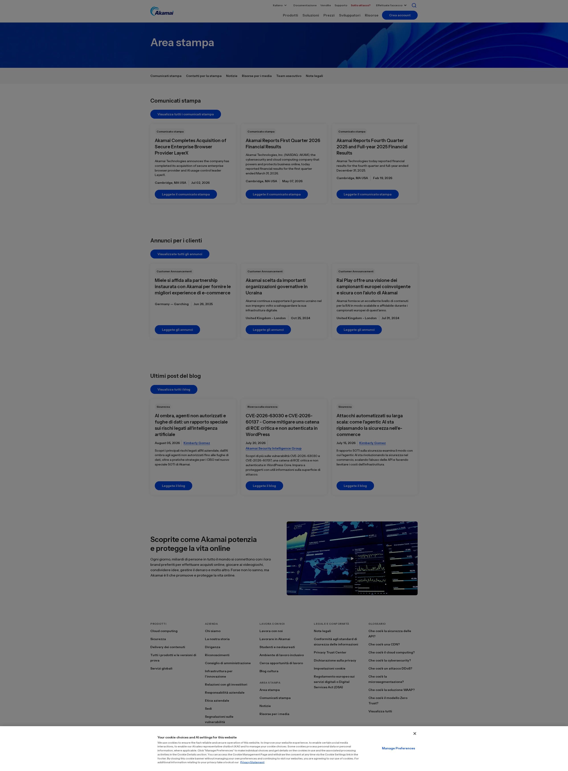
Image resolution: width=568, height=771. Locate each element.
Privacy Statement (252, 762)
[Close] (415, 733)
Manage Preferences (398, 748)
